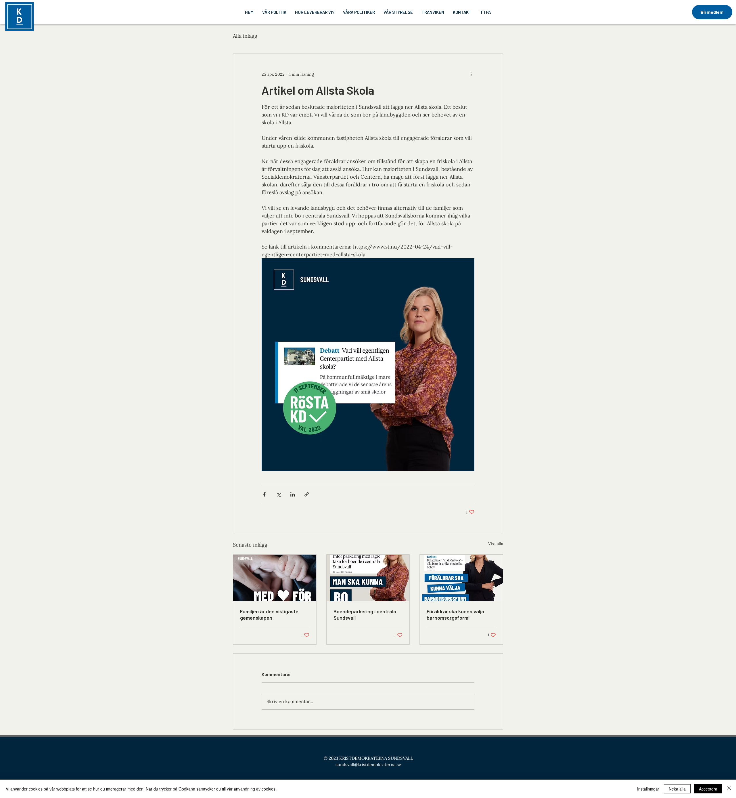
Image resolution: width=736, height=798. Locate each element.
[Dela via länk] (306, 494)
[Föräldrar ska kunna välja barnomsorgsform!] (461, 578)
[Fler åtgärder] (470, 74)
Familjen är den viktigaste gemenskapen (269, 614)
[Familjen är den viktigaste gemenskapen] (274, 578)
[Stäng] (729, 788)
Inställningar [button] (648, 789)
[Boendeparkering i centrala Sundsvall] (368, 578)
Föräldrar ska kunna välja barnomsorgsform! (455, 614)
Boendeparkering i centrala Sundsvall (365, 614)
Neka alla (677, 789)
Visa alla (495, 543)
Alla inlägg (245, 36)
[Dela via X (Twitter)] (278, 494)
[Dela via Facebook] (264, 494)
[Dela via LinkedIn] (292, 494)
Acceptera (708, 789)
